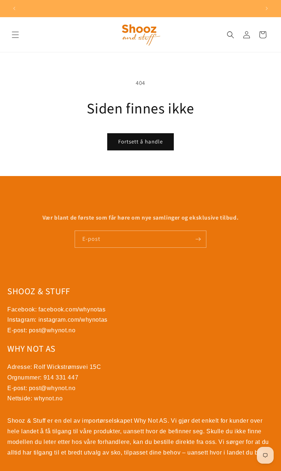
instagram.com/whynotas (73, 320)
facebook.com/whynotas (72, 309)
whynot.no (48, 398)
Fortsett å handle (140, 141)
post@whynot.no (52, 330)
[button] (15, 35)
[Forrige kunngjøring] (14, 8)
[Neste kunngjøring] (267, 8)
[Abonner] (198, 239)
